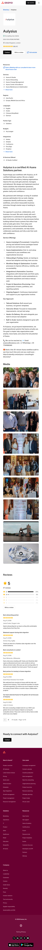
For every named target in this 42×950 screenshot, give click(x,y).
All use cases (26, 801)
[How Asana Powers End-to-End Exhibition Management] (21, 553)
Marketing (5, 816)
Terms (18, 932)
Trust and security (8, 899)
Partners (24, 852)
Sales (4, 830)
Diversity (5, 888)
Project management (8, 798)
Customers (6, 877)
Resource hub (26, 834)
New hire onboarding (28, 780)
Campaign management (28, 765)
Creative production (27, 772)
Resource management (9, 801)
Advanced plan (7, 783)
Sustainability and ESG (9, 910)
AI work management (8, 794)
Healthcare (6, 834)
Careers (5, 881)
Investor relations (7, 895)
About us (5, 870)
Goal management (27, 776)
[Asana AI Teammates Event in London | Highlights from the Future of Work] (21, 531)
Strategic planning (27, 794)
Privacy (5, 902)
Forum (24, 830)
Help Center (25, 816)
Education (5, 841)
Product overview (7, 765)
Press (4, 892)
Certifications (26, 827)
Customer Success (27, 845)
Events (24, 841)
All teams (5, 848)
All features (6, 769)
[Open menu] (39, 3)
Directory (6, 10)
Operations (6, 819)
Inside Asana (6, 884)
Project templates (27, 837)
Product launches (27, 787)
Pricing (5, 776)
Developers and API (27, 848)
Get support (25, 819)
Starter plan (6, 780)
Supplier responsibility (9, 906)
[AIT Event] (21, 509)
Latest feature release (9, 772)
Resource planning (27, 790)
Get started (30, 2)
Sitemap (24, 856)
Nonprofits (6, 845)
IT (3, 823)
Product (5, 827)
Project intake (26, 798)
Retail (4, 837)
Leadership (6, 874)
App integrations (7, 790)
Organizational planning (28, 783)
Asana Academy (26, 823)
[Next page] (8, 720)
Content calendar (27, 769)
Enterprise (5, 787)
